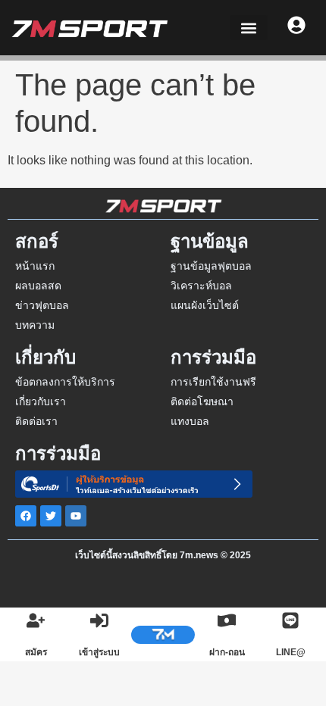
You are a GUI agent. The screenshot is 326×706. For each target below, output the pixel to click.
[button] (249, 27)
